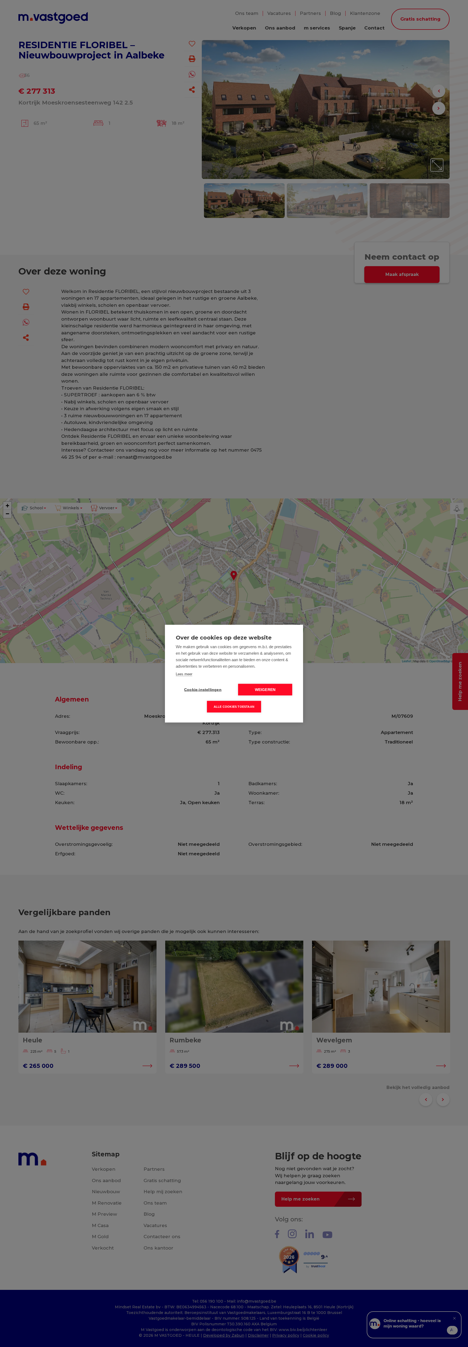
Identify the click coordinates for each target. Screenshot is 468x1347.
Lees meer (184, 674)
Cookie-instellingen (203, 689)
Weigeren (265, 689)
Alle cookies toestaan (234, 706)
